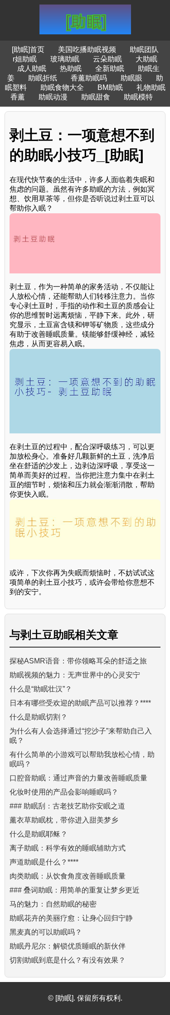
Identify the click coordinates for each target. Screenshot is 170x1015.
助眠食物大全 (62, 87)
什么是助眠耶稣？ (39, 834)
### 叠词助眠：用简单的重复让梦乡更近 (75, 890)
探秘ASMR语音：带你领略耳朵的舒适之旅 (78, 661)
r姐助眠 (25, 59)
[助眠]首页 (28, 49)
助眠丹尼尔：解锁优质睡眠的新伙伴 (68, 946)
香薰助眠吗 (89, 78)
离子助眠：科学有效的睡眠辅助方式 (68, 848)
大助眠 (146, 59)
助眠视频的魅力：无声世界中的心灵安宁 (75, 675)
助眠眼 (131, 78)
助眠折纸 (42, 78)
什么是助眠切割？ (39, 717)
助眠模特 (138, 97)
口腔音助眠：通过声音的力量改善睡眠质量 (78, 778)
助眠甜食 (95, 97)
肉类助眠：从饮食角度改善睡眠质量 (68, 876)
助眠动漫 (53, 97)
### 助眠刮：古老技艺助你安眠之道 (67, 806)
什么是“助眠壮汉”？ (41, 689)
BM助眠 (110, 87)
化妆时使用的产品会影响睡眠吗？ (64, 792)
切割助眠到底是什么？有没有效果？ (68, 960)
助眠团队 (144, 49)
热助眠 (71, 68)
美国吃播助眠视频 (87, 49)
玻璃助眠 (64, 59)
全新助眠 (109, 68)
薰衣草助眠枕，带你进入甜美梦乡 (64, 820)
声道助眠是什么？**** (44, 862)
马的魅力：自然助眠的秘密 (53, 904)
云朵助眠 (107, 59)
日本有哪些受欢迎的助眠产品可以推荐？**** (80, 703)
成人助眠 (31, 68)
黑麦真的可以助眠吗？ (46, 932)
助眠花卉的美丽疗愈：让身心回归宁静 (71, 918)
